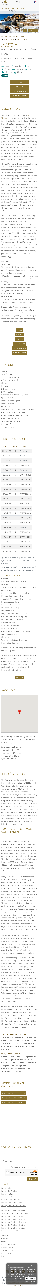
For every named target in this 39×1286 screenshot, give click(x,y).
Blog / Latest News (9, 1244)
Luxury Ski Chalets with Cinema (15, 1216)
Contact (4, 1239)
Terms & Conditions (9, 1250)
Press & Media (7, 1247)
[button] (36, 2)
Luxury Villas (6, 1188)
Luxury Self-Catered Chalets (13, 1206)
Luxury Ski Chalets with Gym (13, 1225)
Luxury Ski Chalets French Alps (14, 1098)
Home (4, 36)
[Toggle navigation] (35, 10)
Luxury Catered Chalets (11, 1203)
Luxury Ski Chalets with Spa (13, 1228)
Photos (33, 31)
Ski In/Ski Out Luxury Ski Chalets (15, 1213)
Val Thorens (22, 39)
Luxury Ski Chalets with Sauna (14, 1222)
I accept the (24, 1167)
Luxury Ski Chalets (17, 36)
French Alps (9, 39)
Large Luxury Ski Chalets (12, 1231)
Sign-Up (32, 1179)
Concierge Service (9, 1197)
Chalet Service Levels (10, 1200)
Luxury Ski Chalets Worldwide (13, 1102)
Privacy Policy (30, 1167)
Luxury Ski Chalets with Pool (13, 1210)
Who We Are (6, 1236)
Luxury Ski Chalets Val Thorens (13, 1093)
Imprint (4, 1256)
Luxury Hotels (7, 1194)
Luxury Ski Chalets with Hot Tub (15, 1219)
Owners (4, 1241)
